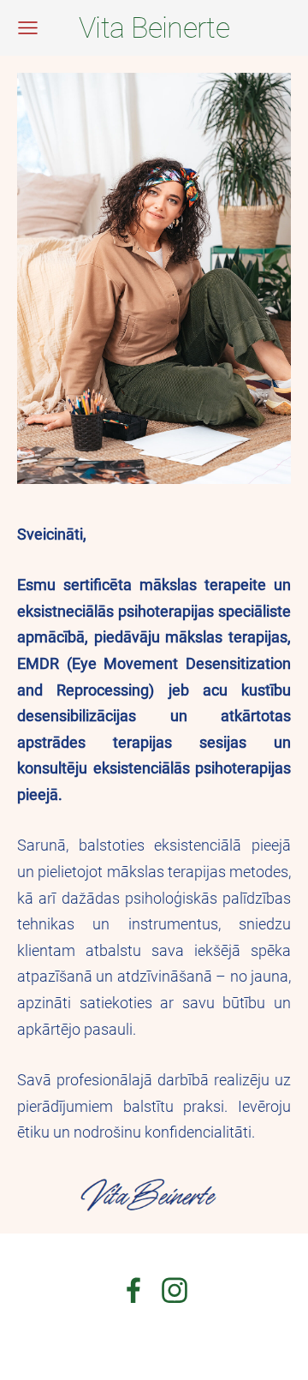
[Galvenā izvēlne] (27, 27)
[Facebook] (133, 1290)
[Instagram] (174, 1290)
